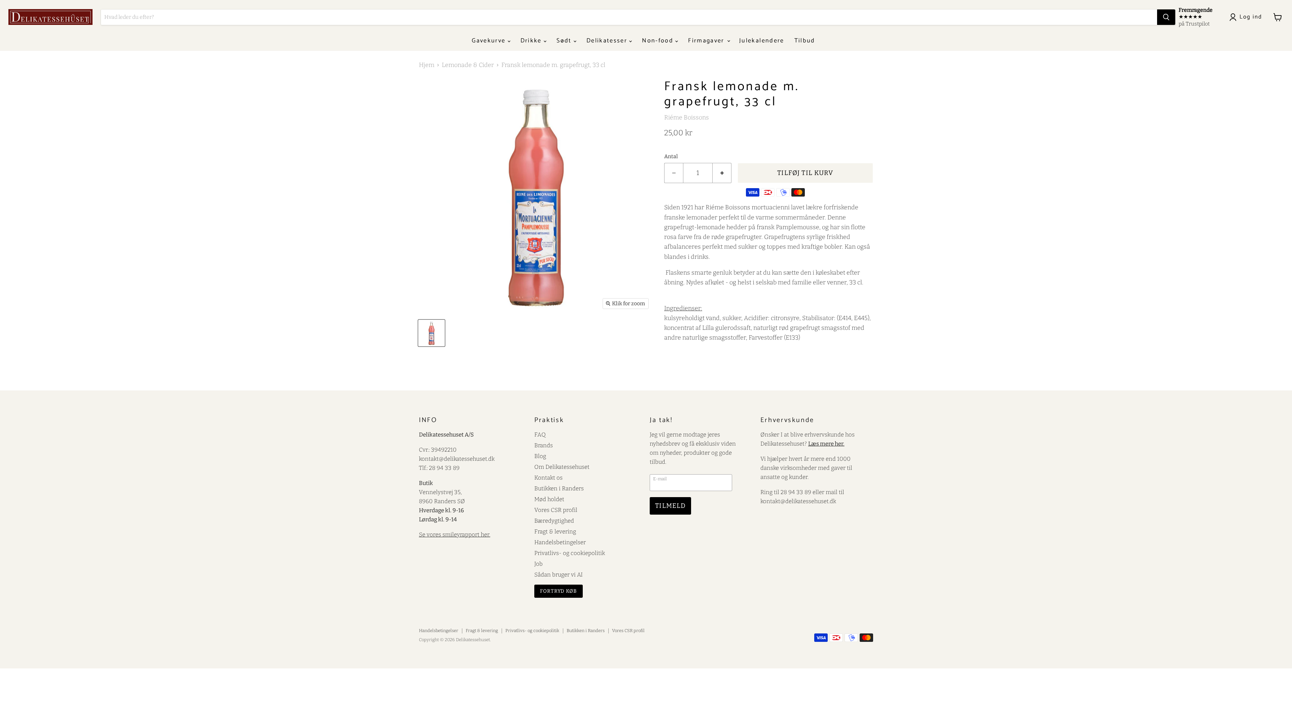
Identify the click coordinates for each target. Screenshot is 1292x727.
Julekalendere (761, 41)
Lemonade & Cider (468, 65)
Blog (540, 456)
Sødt (565, 41)
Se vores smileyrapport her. (454, 534)
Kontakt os (548, 477)
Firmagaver (707, 41)
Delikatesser (607, 41)
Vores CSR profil (555, 510)
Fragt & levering (555, 531)
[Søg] (1166, 17)
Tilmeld (670, 506)
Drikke (532, 41)
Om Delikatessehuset (561, 466)
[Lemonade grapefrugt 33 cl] (431, 333)
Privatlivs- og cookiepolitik (569, 553)
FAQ (540, 434)
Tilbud (804, 41)
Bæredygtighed (554, 520)
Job (538, 563)
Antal (671, 156)
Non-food (658, 41)
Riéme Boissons (686, 117)
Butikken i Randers (559, 488)
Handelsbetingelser (560, 542)
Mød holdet (549, 499)
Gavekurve (489, 41)
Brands (543, 445)
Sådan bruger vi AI (558, 574)
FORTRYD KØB (558, 591)
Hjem (426, 65)
